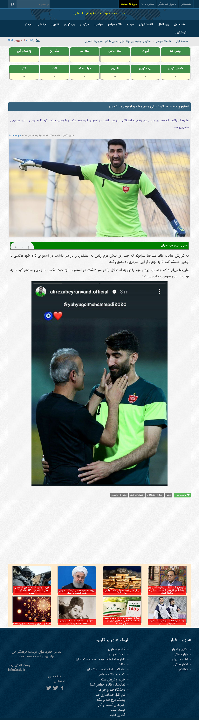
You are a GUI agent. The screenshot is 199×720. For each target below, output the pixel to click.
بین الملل (163, 24)
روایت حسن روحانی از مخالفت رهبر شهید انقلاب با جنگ (76, 591)
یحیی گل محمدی (119, 495)
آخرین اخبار (117, 715)
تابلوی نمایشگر (167, 4)
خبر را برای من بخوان (174, 245)
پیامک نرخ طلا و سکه (111, 699)
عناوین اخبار (180, 649)
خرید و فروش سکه (112, 679)
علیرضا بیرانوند (136, 495)
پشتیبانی (186, 4)
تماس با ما (147, 4)
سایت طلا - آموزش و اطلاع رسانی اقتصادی (99, 13)
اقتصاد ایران (180, 659)
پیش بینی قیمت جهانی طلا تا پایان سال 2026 (122, 591)
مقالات (120, 664)
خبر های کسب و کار (111, 705)
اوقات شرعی (117, 654)
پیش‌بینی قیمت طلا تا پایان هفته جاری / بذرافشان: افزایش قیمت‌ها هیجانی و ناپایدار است (167, 590)
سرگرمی (84, 24)
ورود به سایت (129, 4)
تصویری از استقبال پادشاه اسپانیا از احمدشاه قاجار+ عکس (76, 622)
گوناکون (183, 669)
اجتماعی (41, 24)
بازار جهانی (181, 654)
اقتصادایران (146, 24)
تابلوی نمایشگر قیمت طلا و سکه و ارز (100, 659)
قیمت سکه (118, 710)
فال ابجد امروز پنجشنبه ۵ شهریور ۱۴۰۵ (32, 623)
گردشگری (180, 32)
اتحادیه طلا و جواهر (112, 674)
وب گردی (69, 24)
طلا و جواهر (115, 24)
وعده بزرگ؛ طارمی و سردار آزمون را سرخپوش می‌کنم (167, 622)
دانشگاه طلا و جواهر (111, 689)
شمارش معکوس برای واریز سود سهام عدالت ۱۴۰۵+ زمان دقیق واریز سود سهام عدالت (122, 620)
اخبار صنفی (180, 664)
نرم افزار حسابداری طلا (110, 694)
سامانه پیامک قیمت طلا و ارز (106, 669)
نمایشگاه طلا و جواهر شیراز (107, 684)
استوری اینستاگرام (154, 495)
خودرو (130, 24)
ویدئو (28, 24)
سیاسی (98, 24)
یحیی (168, 495)
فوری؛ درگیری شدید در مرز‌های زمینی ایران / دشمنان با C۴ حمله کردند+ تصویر (31, 590)
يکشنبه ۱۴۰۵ (21, 40)
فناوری (55, 24)
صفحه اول (180, 24)
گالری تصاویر (116, 649)
